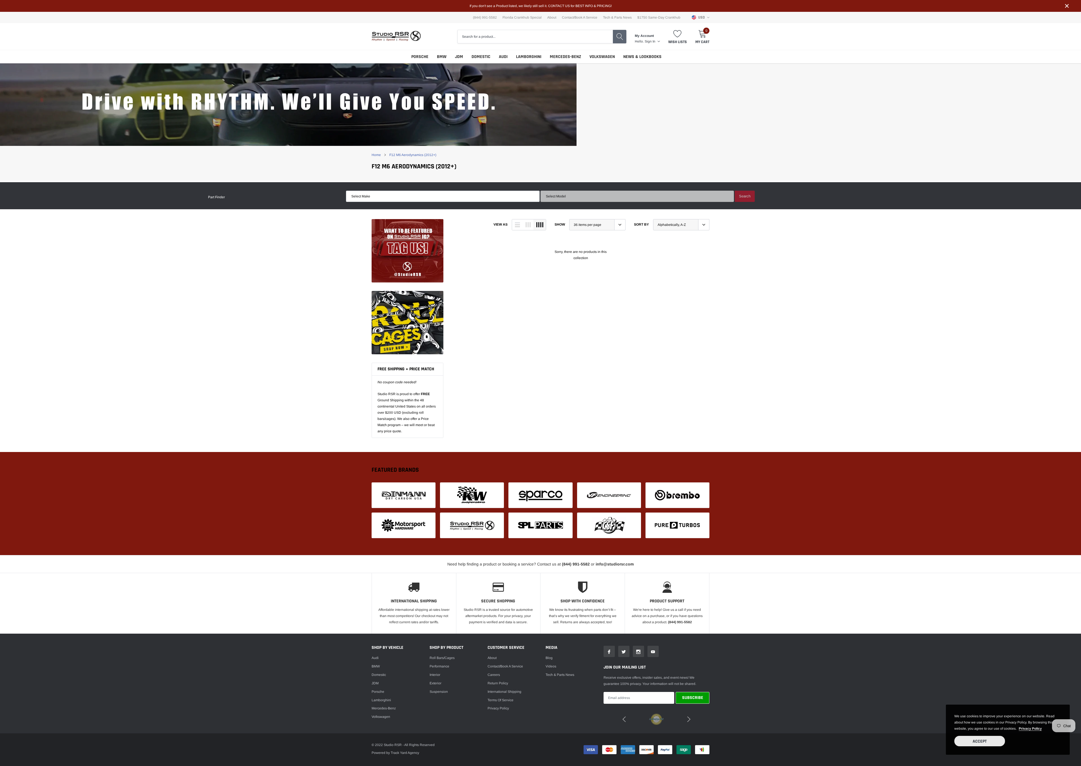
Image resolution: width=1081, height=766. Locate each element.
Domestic (481, 57)
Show (560, 224)
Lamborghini (528, 57)
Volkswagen (602, 57)
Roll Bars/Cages (442, 658)
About (551, 17)
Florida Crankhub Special (522, 17)
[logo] (396, 36)
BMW (441, 57)
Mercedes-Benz (565, 57)
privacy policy (1030, 729)
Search (745, 196)
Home (376, 155)
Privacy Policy (498, 708)
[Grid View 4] (539, 224)
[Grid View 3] (528, 224)
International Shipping (504, 692)
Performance (439, 666)
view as (500, 224)
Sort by (641, 224)
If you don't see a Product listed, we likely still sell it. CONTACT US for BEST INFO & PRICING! (541, 6)
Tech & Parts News (617, 17)
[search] (619, 36)
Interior (435, 675)
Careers (494, 675)
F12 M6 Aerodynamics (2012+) (412, 155)
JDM (459, 57)
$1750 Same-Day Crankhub (658, 17)
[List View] (517, 224)
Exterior (435, 683)
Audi (503, 57)
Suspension (439, 692)
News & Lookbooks (642, 57)
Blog (549, 658)
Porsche (419, 57)
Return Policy (498, 683)
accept (980, 741)
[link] (407, 250)
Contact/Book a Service (579, 17)
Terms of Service (500, 700)
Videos (551, 666)
